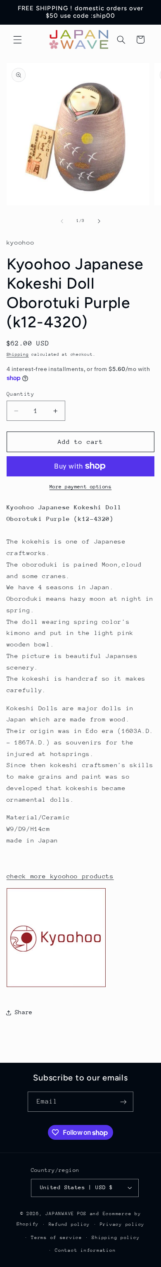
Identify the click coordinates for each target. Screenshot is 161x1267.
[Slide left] (62, 221)
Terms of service (56, 1237)
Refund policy (69, 1224)
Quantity (20, 394)
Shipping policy (116, 1237)
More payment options (81, 487)
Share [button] (24, 1012)
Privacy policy (122, 1224)
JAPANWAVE (59, 1213)
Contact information (85, 1250)
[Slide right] (99, 221)
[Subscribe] (123, 1102)
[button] (17, 39)
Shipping (18, 354)
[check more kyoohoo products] (56, 986)
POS (82, 1213)
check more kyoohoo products (60, 876)
